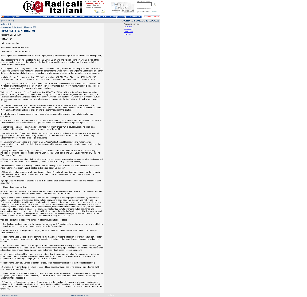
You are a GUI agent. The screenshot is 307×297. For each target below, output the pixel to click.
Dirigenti (73, 17)
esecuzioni (128, 29)
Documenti (59, 17)
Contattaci (135, 17)
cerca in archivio (7, 21)
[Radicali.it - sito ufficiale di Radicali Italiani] (54, 14)
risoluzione (128, 26)
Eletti (82, 17)
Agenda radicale (151, 17)
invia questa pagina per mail (80, 295)
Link (105, 17)
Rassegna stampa (119, 17)
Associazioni (94, 17)
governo (127, 34)
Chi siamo (44, 17)
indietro (111, 295)
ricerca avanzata (143, 8)
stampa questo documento (9, 295)
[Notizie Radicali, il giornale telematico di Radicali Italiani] (123, 14)
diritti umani (128, 32)
